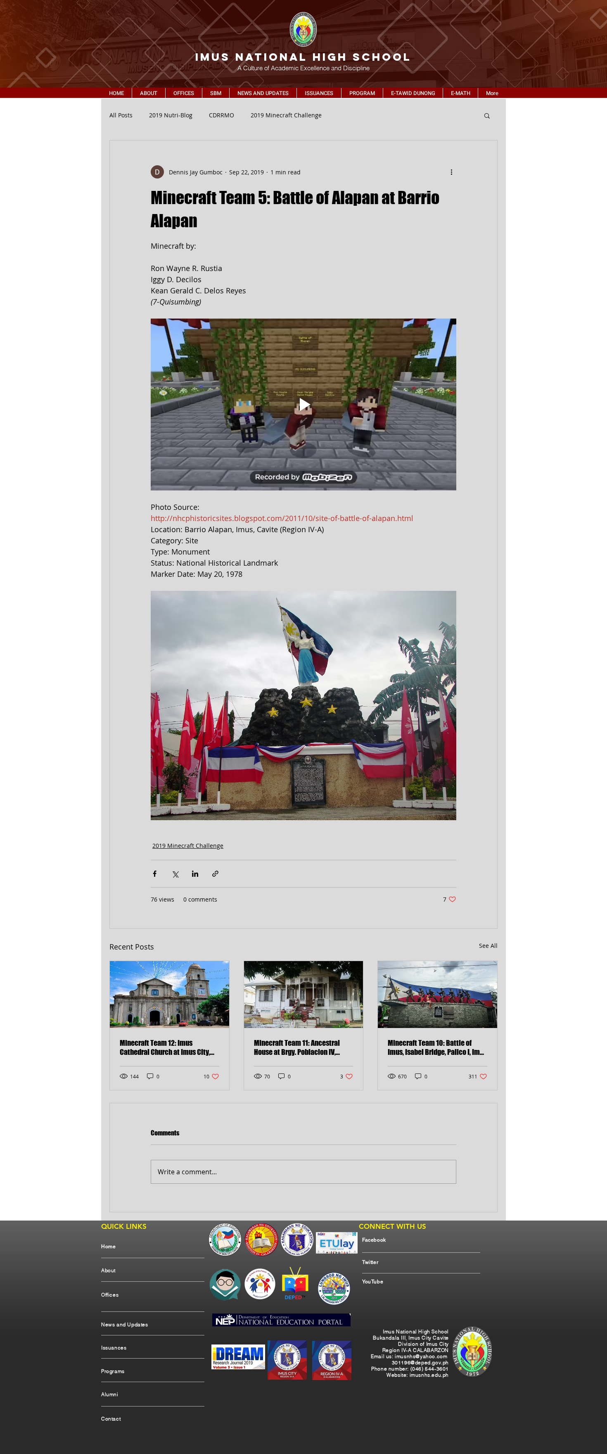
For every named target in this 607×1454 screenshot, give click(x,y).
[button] (487, 115)
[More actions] (451, 172)
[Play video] (303, 404)
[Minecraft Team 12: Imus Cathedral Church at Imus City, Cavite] (169, 994)
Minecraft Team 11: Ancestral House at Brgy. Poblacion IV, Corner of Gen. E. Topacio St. (297, 1047)
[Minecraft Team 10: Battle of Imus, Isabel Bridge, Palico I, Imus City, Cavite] (437, 994)
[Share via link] (215, 874)
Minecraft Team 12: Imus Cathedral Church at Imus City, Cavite (165, 1047)
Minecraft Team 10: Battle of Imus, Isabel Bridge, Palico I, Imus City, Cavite (437, 1047)
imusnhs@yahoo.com (421, 1356)
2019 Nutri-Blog (170, 115)
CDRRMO (221, 115)
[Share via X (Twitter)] (175, 874)
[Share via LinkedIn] (195, 874)
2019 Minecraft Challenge (286, 115)
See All (488, 946)
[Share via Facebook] (155, 874)
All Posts (121, 115)
